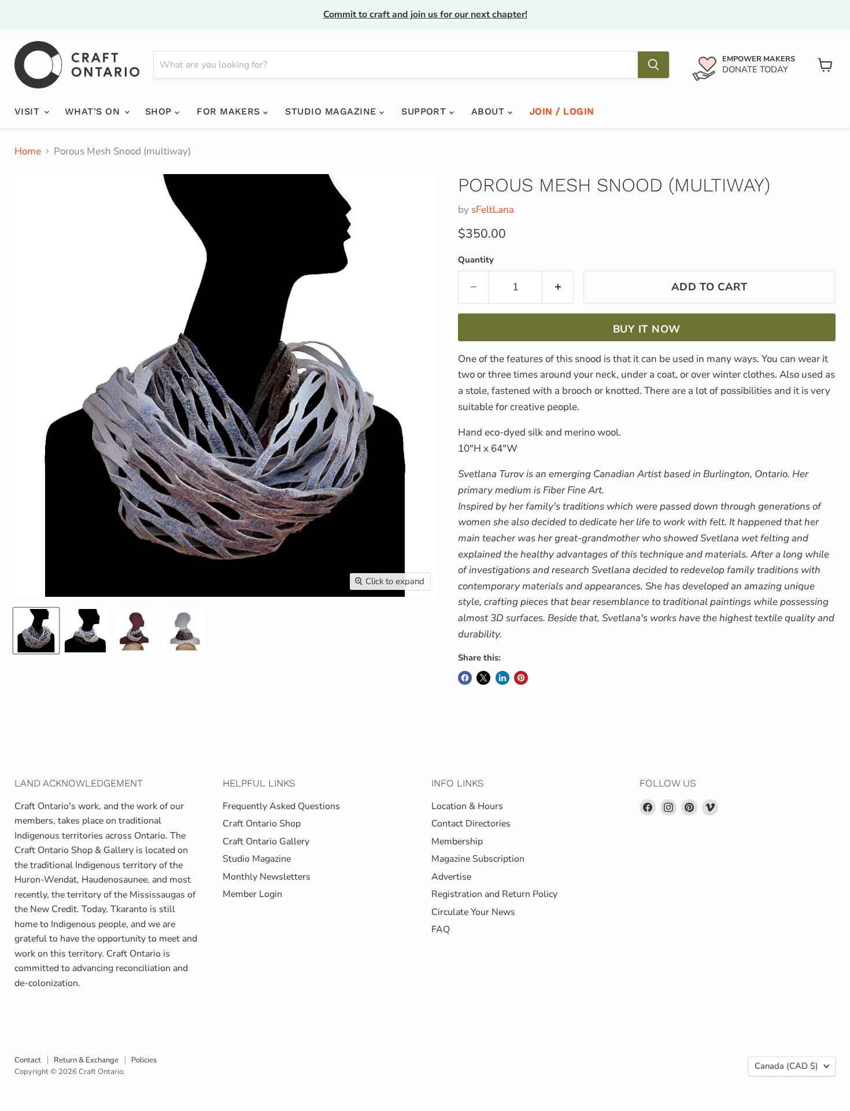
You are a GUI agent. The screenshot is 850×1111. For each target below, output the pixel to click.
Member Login (252, 894)
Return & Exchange (86, 1060)
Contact (27, 1060)
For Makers (230, 111)
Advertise (451, 876)
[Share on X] (483, 678)
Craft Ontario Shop (262, 823)
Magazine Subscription (477, 858)
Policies (144, 1060)
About (489, 111)
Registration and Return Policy (494, 894)
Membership (457, 841)
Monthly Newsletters (267, 876)
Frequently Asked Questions (281, 806)
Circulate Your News (473, 912)
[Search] (653, 64)
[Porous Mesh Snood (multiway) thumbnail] (36, 631)
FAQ (440, 929)
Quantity (476, 260)
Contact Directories (471, 823)
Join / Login (562, 111)
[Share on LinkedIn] (502, 678)
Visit (28, 111)
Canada (786, 1066)
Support (425, 111)
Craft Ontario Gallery (266, 841)
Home (27, 151)
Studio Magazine (332, 111)
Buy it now (647, 329)
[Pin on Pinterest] (521, 678)
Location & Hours (467, 806)
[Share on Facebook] (465, 678)
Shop (160, 111)
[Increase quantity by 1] (558, 287)
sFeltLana (492, 209)
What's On (94, 111)
